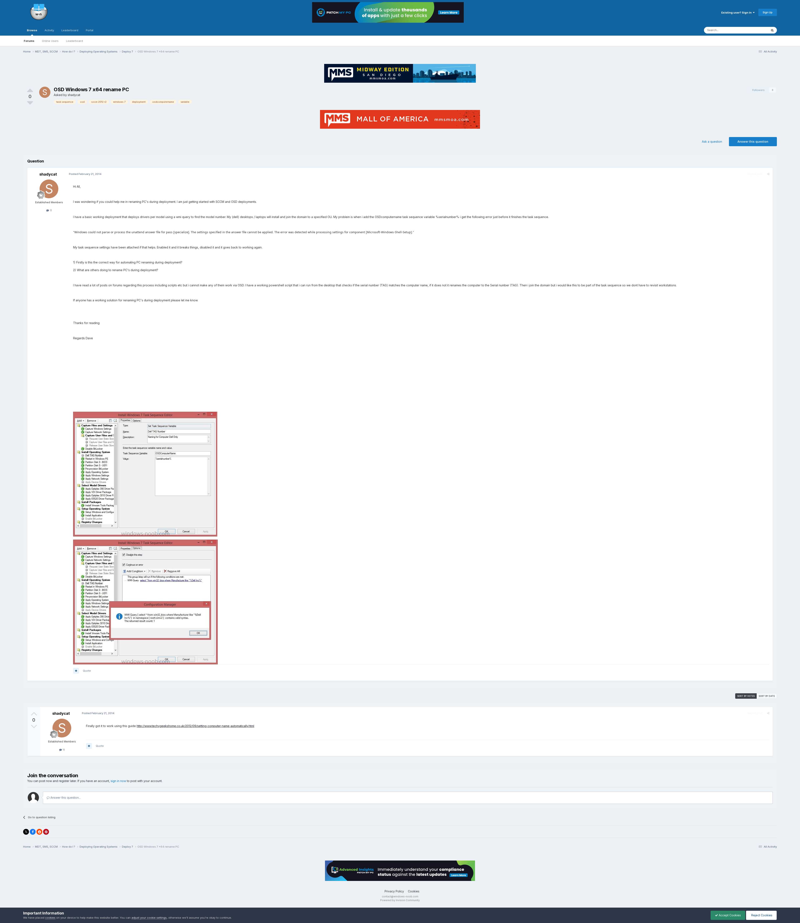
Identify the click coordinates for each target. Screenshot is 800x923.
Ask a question (712, 141)
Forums (29, 40)
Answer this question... (65, 797)
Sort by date (767, 696)
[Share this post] (768, 174)
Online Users (50, 40)
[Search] (772, 30)
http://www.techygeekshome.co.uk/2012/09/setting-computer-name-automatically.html (195, 726)
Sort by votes (746, 696)
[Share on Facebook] (33, 832)
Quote (87, 670)
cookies (50, 917)
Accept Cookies (729, 915)
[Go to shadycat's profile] (44, 92)
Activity (49, 30)
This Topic (755, 30)
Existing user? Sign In (737, 12)
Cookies (413, 891)
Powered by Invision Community (400, 900)
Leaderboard (74, 40)
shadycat (74, 95)
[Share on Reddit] (39, 832)
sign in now (118, 781)
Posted (85, 174)
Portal (89, 30)
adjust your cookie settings (149, 917)
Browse (32, 30)
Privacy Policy (394, 891)
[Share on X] (26, 832)
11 (50, 210)
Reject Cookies (761, 915)
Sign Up (767, 12)
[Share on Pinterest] (46, 832)
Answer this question (753, 141)
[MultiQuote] (76, 671)
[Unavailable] (145, 474)
